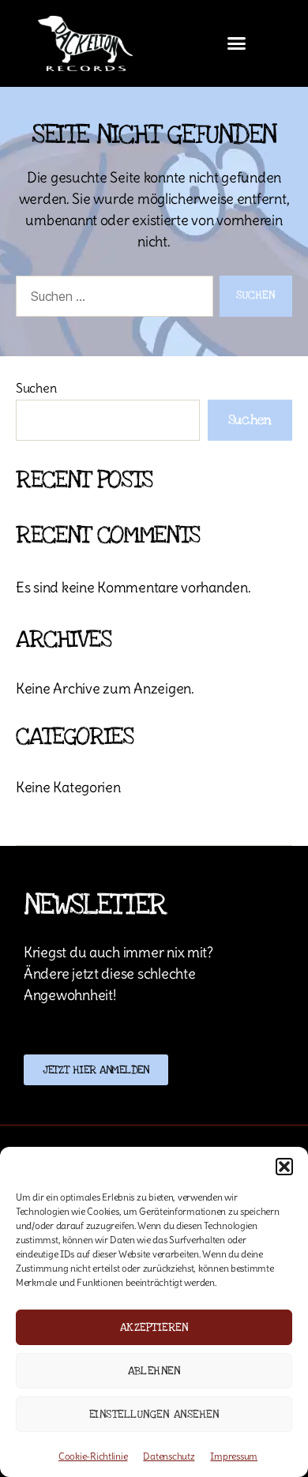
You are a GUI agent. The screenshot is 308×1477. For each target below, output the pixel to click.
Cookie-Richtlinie (92, 1456)
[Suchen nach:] (111, 299)
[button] (284, 1166)
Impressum (233, 1456)
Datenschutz (168, 1456)
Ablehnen (154, 1370)
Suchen (36, 388)
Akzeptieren (154, 1327)
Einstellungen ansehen (154, 1414)
